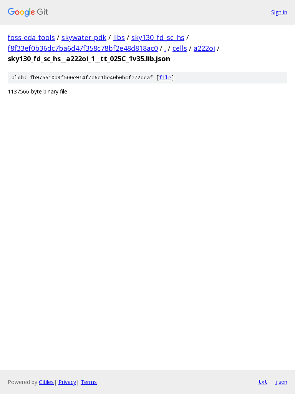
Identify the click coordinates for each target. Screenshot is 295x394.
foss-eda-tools (31, 37)
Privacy (67, 382)
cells (179, 48)
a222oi (204, 48)
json (281, 381)
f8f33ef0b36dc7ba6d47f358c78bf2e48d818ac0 (83, 48)
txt (262, 381)
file (165, 77)
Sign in (279, 12)
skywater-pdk (83, 37)
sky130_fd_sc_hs (157, 37)
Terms (89, 382)
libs (119, 37)
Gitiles (46, 382)
